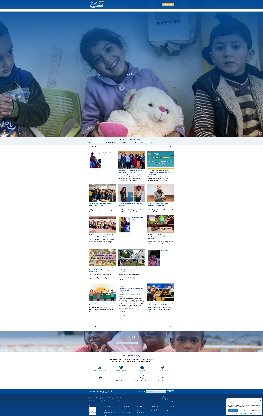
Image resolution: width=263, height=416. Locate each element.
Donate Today (154, 409)
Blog (123, 410)
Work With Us (147, 10)
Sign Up (171, 391)
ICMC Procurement (170, 410)
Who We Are (98, 10)
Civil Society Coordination (130, 294)
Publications (139, 409)
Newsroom (115, 10)
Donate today (168, 4)
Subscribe (142, 343)
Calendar (130, 10)
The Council (105, 410)
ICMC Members (106, 409)
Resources (123, 10)
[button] (260, 400)
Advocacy (121, 294)
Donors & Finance (155, 410)
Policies (138, 414)
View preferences (256, 410)
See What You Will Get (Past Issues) (131, 346)
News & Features (125, 409)
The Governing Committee (109, 412)
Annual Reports (140, 412)
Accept (233, 410)
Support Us (138, 10)
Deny (244, 410)
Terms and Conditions (240, 413)
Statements (139, 410)
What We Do (107, 10)
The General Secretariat (108, 414)
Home (91, 10)
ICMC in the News (126, 412)
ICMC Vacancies (169, 409)
